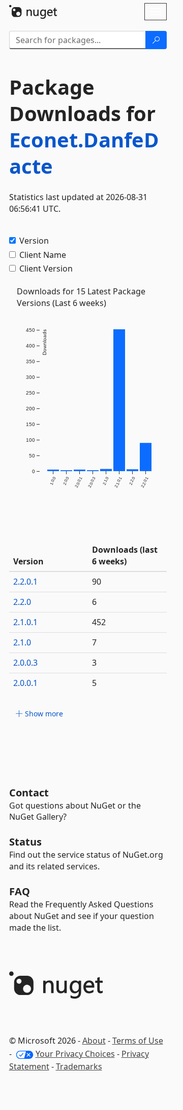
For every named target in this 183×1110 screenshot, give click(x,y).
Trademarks (79, 1066)
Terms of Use (137, 1040)
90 (96, 581)
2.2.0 (22, 601)
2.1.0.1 (25, 622)
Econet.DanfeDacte (84, 153)
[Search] (156, 40)
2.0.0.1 (25, 682)
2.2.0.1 (25, 581)
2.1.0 (22, 642)
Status (25, 842)
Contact (29, 792)
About (94, 1040)
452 (99, 622)
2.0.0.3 (25, 662)
